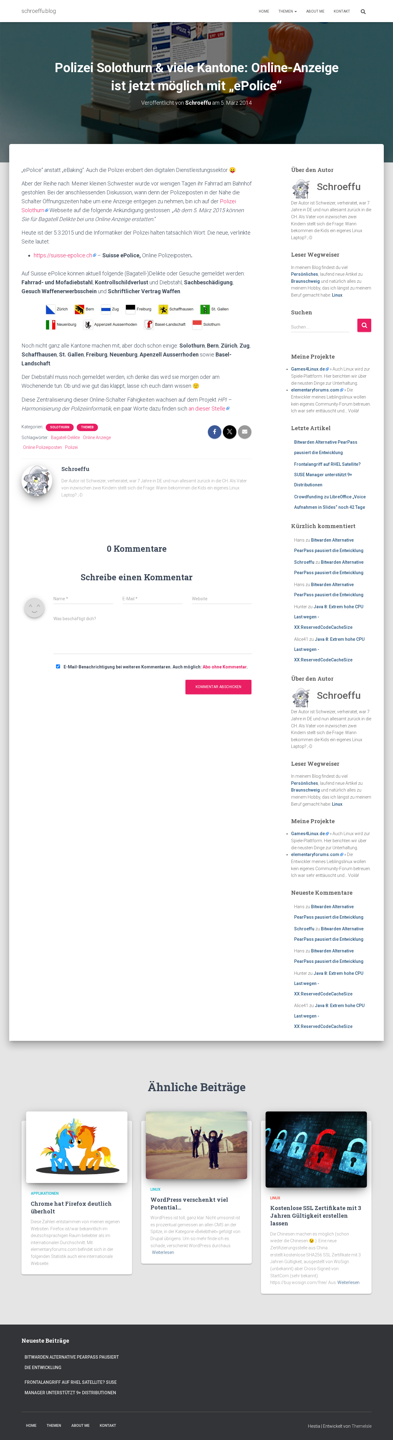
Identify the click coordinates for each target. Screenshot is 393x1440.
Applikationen (45, 1193)
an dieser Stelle (207, 408)
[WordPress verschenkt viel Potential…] (196, 1144)
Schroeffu (304, 562)
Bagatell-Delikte (65, 437)
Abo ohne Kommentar (225, 666)
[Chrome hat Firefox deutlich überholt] (76, 1146)
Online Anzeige (97, 437)
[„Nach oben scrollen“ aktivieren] (381, 1427)
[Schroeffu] (36, 480)
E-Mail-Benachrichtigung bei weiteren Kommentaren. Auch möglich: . (155, 666)
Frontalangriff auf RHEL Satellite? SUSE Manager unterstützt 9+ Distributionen (327, 474)
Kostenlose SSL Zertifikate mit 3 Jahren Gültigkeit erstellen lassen (315, 1215)
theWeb (87, 427)
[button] (295, 11)
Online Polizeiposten (42, 447)
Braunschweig (305, 281)
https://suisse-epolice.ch (63, 255)
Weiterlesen (163, 1252)
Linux (337, 295)
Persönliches (304, 274)
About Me (315, 11)
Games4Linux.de (308, 369)
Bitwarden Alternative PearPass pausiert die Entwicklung (72, 1362)
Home (264, 11)
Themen (286, 11)
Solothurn (59, 427)
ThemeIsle (362, 1426)
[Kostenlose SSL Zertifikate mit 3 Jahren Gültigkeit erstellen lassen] (316, 1149)
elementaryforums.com (315, 389)
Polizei (71, 447)
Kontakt (342, 11)
